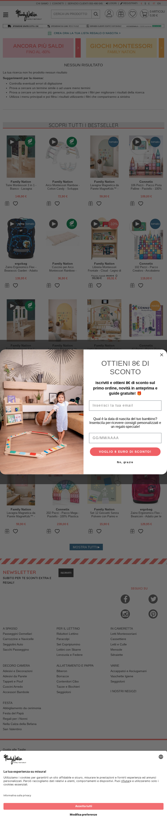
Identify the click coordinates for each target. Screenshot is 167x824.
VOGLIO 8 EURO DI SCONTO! (125, 452)
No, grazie (125, 462)
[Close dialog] (162, 355)
